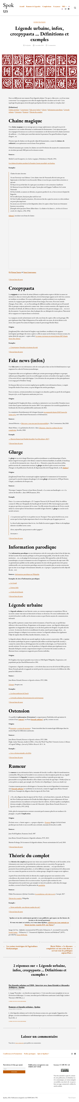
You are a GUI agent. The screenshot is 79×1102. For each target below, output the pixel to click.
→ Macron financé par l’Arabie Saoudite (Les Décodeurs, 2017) (29, 439)
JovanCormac (13, 932)
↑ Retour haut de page (16, 279)
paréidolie (41, 885)
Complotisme (46, 6)
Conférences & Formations (12, 1054)
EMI (63, 6)
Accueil (21, 6)
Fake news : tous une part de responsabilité (34, 423)
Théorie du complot (35, 112)
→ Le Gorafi (13, 583)
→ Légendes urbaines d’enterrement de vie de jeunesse (26, 698)
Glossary (11, 684)
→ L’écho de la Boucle (16, 592)
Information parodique (55, 110)
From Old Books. (21, 935)
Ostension (18, 112)
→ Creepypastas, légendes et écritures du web (23, 347)
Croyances (56, 6)
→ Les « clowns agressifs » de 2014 (20, 753)
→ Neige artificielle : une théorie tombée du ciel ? (24, 907)
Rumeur (25, 112)
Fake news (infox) (35, 110)
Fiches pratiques (40, 22)
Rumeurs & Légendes (33, 6)
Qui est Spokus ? (43, 1054)
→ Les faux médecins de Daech (19, 693)
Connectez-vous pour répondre (17, 1001)
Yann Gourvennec (29, 272)
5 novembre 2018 (39, 45)
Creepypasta (24, 110)
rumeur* (21, 719)
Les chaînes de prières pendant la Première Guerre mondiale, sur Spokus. (32, 163)
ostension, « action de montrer (20, 728)
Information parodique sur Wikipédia (27, 574)
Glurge (44, 110)
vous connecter (19, 1043)
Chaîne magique (14, 110)
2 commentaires (52, 45)
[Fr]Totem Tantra (15, 272)
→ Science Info (14, 587)
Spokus (8, 7)
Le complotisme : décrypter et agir (45, 894)
